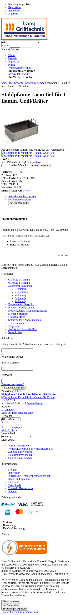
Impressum (14, 61)
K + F (26, 190)
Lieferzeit (13, 482)
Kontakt (12, 58)
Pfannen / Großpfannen (21, 307)
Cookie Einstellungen (20, 457)
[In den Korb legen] (2, 354)
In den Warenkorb (40, 165)
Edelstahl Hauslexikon (20, 488)
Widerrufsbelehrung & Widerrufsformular (30, 448)
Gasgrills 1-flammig (19, 279)
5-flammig (20, 298)
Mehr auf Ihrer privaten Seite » (18, 412)
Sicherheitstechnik (18, 313)
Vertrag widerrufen (18, 445)
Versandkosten (35, 162)
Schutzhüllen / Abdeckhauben (24, 319)
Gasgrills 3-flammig (19, 282)
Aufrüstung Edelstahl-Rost (22, 329)
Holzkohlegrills (16, 316)
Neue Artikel (15, 332)
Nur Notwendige (10, 605)
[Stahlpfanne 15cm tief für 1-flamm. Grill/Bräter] (21, 146)
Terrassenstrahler (17, 323)
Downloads (14, 485)
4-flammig (20, 295)
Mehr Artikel (8, 430)
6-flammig (20, 301)
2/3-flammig (21, 292)
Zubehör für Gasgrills (20, 285)
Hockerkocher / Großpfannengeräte (27, 310)
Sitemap (12, 491)
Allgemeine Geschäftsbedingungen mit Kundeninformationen (29, 477)
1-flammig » (8, 409)
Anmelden (19, 387)
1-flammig (20, 288)
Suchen (14, 49)
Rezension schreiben (19, 199)
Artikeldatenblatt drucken (22, 196)
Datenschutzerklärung (20, 454)
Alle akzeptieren (11, 601)
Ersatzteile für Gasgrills (21, 304)
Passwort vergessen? (12, 384)
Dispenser (13, 326)
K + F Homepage (11, 427)
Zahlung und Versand (20, 451)
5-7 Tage (19, 171)
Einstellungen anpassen (15, 608)
